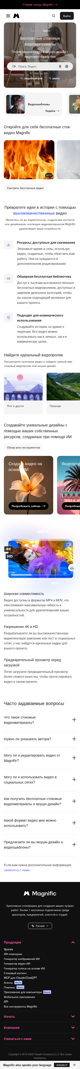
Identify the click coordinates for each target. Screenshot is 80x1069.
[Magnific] (40, 894)
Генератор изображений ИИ (22, 959)
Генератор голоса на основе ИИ (24, 968)
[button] (40, 926)
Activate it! (62, 1064)
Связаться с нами (17, 1038)
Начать (9, 1016)
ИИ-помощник (13, 954)
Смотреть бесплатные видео (25, 188)
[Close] (74, 1065)
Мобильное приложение (19, 997)
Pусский (40, 925)
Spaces (8, 949)
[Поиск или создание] (53, 16)
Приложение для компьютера (27, 992)
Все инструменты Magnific (20, 1006)
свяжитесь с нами (17, 870)
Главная (34, 30)
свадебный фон (33, 78)
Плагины (13, 987)
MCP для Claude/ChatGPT (20, 978)
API (6, 1001)
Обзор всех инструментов (23, 447)
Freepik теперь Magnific (38, 4)
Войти (67, 16)
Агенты (12, 982)
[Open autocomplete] (12, 66)
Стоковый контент (15, 973)
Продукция (12, 942)
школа (56, 78)
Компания (11, 1027)
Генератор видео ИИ (17, 963)
